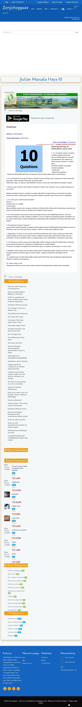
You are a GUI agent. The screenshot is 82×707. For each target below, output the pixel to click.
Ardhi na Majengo (16, 570)
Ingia (23, 660)
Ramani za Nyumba (16, 600)
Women (39, 9)
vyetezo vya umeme (19, 530)
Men (46, 9)
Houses (69, 9)
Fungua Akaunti (27, 663)
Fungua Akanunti (72, 2)
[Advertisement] (41, 58)
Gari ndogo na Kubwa (17, 577)
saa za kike (15, 518)
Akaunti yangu (57, 2)
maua (14, 542)
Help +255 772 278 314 (13, 2)
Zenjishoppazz (16, 7)
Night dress (16, 506)
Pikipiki (12, 596)
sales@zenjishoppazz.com (69, 670)
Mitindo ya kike (15, 584)
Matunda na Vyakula (17, 581)
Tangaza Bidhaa (42, 2)
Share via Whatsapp (15, 111)
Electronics (54, 9)
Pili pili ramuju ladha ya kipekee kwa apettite (19, 468)
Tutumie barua (45, 663)
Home (33, 9)
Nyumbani (44, 657)
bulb (13, 554)
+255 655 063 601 (70, 662)
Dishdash (15, 494)
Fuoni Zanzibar (69, 658)
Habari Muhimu (15, 625)
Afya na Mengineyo (16, 622)
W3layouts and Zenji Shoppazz (57, 701)
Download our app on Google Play (42, 118)
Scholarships (14, 632)
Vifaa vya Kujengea (16, 603)
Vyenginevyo (14, 610)
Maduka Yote (14, 618)
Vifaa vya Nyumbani (16, 606)
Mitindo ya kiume (15, 587)
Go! (77, 32)
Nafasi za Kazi (14, 629)
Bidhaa (43, 660)
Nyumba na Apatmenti (16, 592)
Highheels (15, 482)
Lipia (23, 657)
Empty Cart (75, 19)
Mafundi (12, 635)
